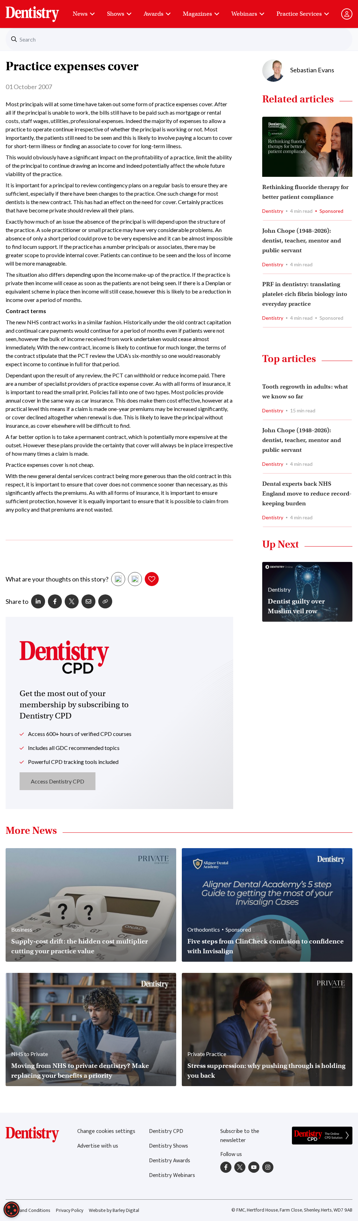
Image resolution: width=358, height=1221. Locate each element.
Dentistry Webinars (172, 1175)
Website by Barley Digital (114, 1210)
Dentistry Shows (168, 1146)
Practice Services (299, 13)
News (80, 13)
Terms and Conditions (28, 1210)
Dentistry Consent (40, 10)
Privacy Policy (69, 1210)
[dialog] (11, 1209)
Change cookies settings (106, 1131)
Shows (115, 13)
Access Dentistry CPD (57, 781)
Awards (153, 13)
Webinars (244, 13)
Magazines (197, 13)
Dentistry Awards (169, 1160)
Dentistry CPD (166, 1131)
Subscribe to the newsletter (239, 1136)
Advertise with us (97, 1146)
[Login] (346, 14)
